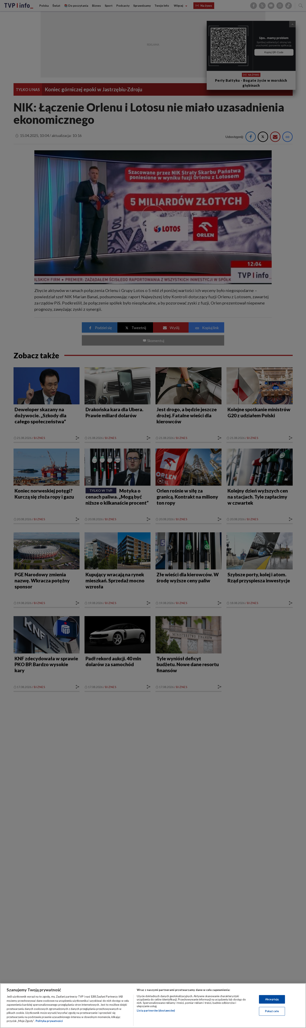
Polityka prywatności (49, 1021)
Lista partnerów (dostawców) (156, 1010)
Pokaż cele (272, 1011)
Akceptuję (272, 999)
